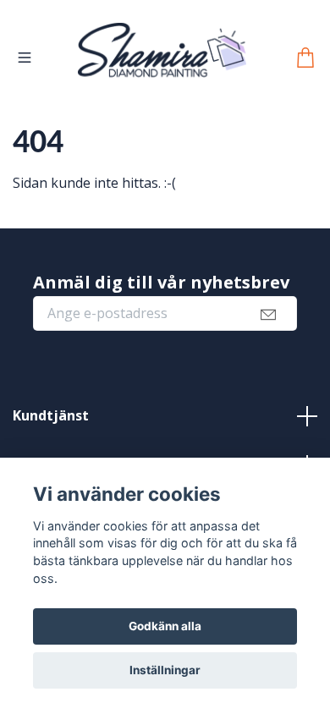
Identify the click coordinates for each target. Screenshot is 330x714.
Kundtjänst (51, 440)
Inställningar (165, 670)
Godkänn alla (165, 626)
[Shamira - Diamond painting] (162, 71)
